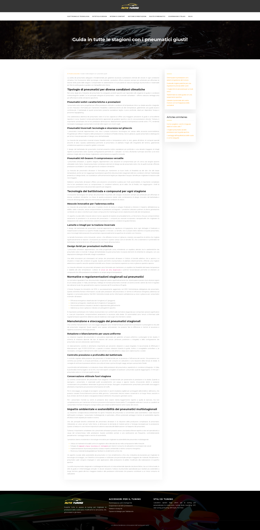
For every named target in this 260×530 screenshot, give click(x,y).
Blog (190, 16)
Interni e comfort (117, 16)
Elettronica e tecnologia (78, 16)
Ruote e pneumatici (157, 16)
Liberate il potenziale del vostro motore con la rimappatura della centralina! (178, 103)
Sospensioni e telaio (176, 16)
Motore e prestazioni (137, 16)
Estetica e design (99, 16)
